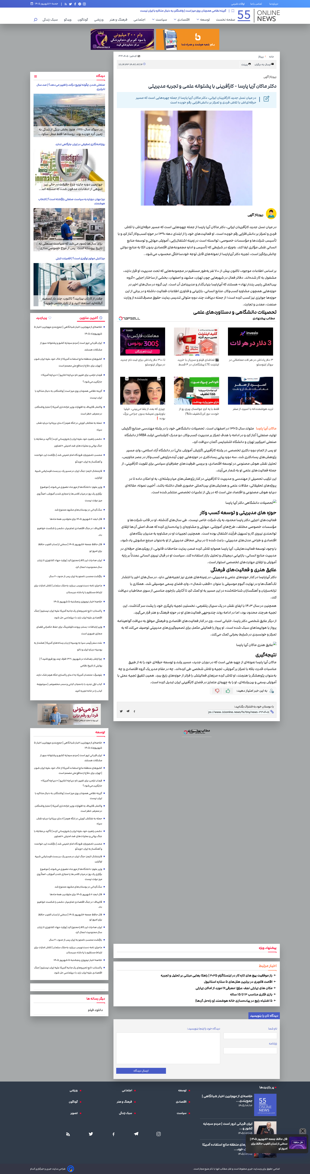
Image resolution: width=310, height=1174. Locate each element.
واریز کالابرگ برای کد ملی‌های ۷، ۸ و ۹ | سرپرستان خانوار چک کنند (155, 549)
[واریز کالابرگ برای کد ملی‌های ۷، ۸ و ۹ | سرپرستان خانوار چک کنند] (155, 591)
